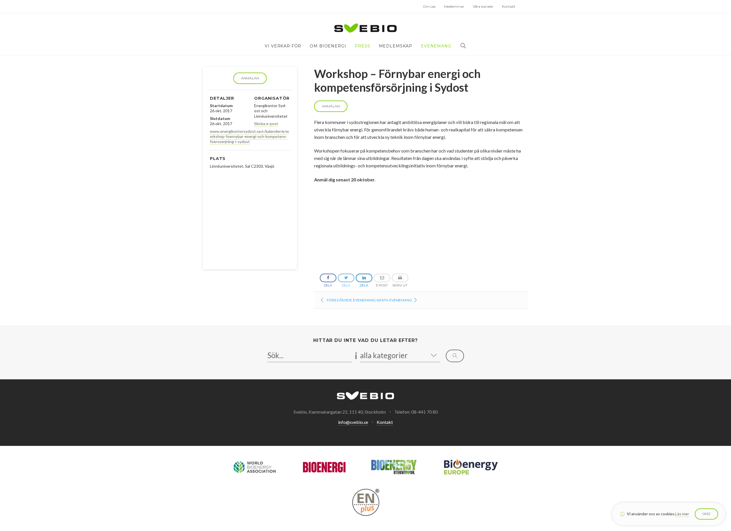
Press (362, 46)
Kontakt (508, 6)
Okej (706, 514)
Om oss (429, 6)
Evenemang (436, 46)
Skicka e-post (266, 123)
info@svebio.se (353, 422)
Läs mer (682, 513)
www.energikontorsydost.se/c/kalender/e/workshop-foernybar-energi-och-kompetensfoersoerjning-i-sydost (249, 136)
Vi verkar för (283, 46)
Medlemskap (395, 46)
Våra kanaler (483, 6)
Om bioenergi (328, 46)
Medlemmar (454, 6)
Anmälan (250, 78)
